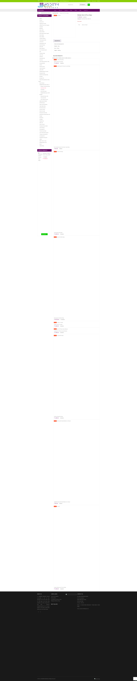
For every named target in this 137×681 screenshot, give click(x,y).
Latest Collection (42, 68)
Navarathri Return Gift (44, 96)
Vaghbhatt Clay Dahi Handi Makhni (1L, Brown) (62, 501)
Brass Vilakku (42, 36)
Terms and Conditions (54, 596)
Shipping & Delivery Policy (55, 600)
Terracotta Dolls (43, 97)
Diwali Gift (41, 46)
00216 (41, 18)
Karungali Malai (42, 63)
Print (79, 24)
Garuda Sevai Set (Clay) (58, 232)
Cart (98, 5)
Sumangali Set (42, 129)
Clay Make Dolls (84, 18)
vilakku (41, 139)
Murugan (41, 76)
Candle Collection (42, 38)
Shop (71, 10)
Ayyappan (41, 26)
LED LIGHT (41, 69)
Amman (41, 20)
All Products (44, 234)
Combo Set (41, 41)
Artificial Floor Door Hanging (44, 25)
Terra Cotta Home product (44, 132)
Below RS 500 (42, 31)
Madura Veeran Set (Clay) (58, 61)
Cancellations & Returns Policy (56, 599)
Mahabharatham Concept (44, 71)
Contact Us (86, 10)
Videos (76, 10)
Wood (41, 144)
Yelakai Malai (42, 145)
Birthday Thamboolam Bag (45, 86)
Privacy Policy (53, 597)
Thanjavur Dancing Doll (43, 134)
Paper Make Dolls (43, 106)
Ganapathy (42, 89)
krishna (41, 64)
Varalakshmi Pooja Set (43, 137)
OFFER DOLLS (42, 102)
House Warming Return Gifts (44, 61)
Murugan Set (42, 78)
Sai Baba (41, 119)
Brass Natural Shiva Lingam (44, 33)
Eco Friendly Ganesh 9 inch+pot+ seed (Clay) (62, 147)
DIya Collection (42, 48)
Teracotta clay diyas (43, 130)
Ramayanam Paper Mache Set (45, 114)
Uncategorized (42, 135)
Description (57, 40)
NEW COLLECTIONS (43, 101)
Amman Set (42, 21)
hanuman (41, 59)
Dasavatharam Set (43, 43)
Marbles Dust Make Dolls (44, 74)
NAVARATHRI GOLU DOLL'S (44, 84)
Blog (80, 10)
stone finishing (42, 127)
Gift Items (41, 56)
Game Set (41, 54)
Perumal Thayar (42, 109)
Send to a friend (84, 24)
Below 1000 (42, 30)
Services (66, 10)
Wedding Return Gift (43, 142)
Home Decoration (44, 91)
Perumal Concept (42, 107)
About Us (60, 10)
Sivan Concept (42, 124)
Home (55, 10)
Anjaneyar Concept (43, 23)
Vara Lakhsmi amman (44, 99)
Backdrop (41, 28)
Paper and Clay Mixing (43, 104)
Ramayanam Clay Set (43, 112)
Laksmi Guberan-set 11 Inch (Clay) (60, 587)
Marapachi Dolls (42, 73)
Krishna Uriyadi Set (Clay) (58, 416)
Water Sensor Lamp (43, 140)
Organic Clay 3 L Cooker (58, 324)
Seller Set (89, 18)
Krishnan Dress (42, 66)
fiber (40, 51)
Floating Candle (42, 53)
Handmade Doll (42, 58)
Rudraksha (41, 117)
